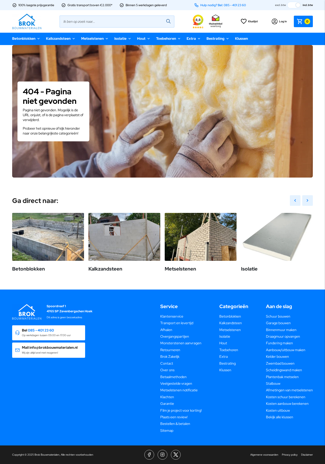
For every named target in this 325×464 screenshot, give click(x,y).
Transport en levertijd (176, 323)
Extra (191, 38)
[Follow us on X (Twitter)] (176, 455)
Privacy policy (290, 454)
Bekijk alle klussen (279, 417)
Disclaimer (307, 454)
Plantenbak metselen (282, 377)
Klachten (167, 397)
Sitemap (166, 430)
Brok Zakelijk (170, 356)
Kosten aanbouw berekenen (287, 403)
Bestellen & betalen (175, 423)
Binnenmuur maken (281, 330)
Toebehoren (166, 38)
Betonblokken (23, 38)
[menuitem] (181, 316)
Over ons (167, 370)
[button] (48, 333)
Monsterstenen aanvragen (180, 343)
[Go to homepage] (26, 21)
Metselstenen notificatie (179, 390)
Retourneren (170, 350)
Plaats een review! (173, 417)
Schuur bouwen (278, 316)
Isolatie (120, 38)
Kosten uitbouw (278, 410)
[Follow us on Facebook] (149, 455)
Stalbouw (273, 383)
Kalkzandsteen (58, 38)
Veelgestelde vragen (176, 383)
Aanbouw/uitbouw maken (285, 350)
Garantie (167, 403)
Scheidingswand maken (284, 370)
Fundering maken (279, 343)
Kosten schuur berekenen (285, 397)
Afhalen (166, 330)
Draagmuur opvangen (283, 336)
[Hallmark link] (215, 21)
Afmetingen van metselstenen (289, 390)
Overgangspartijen (174, 336)
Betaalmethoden (173, 377)
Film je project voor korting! (181, 410)
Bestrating (215, 38)
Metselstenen (92, 38)
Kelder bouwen (277, 356)
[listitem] (162, 129)
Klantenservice (171, 316)
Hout (141, 38)
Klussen (241, 38)
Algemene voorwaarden (264, 454)
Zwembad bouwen (280, 363)
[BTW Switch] (294, 5)
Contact (166, 363)
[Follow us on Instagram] (162, 455)
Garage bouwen (278, 323)
